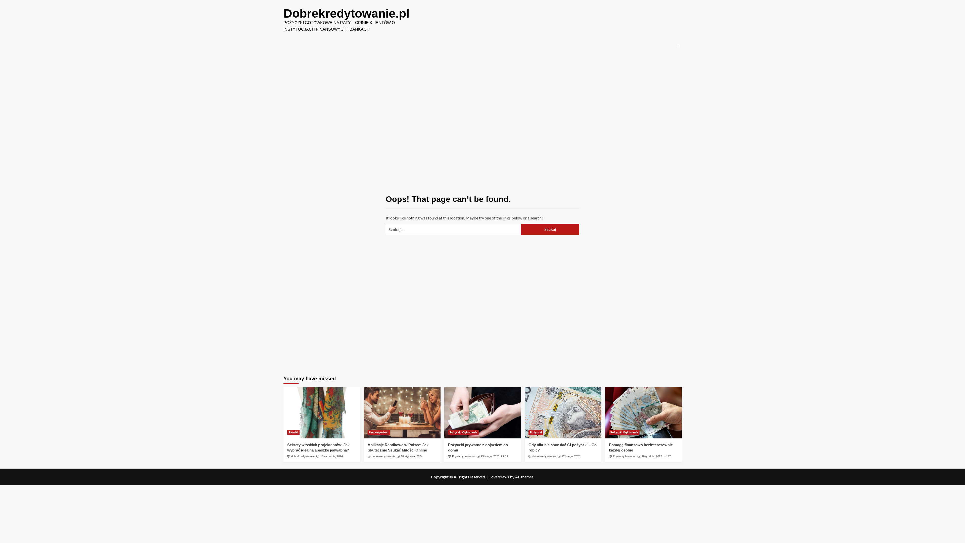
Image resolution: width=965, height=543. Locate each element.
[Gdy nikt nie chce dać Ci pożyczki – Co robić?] (563, 412)
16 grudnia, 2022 (652, 456)
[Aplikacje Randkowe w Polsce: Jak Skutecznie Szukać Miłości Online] (402, 412)
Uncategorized (379, 432)
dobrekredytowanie (303, 456)
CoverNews (499, 476)
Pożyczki (536, 432)
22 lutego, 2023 (571, 456)
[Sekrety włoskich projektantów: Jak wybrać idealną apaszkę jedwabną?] (321, 412)
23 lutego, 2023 (490, 456)
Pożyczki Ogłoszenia (463, 432)
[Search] (679, 46)
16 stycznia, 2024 (411, 456)
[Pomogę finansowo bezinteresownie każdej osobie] (643, 412)
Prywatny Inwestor (463, 456)
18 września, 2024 (331, 456)
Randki (293, 432)
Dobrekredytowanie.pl (346, 13)
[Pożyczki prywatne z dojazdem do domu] (482, 412)
